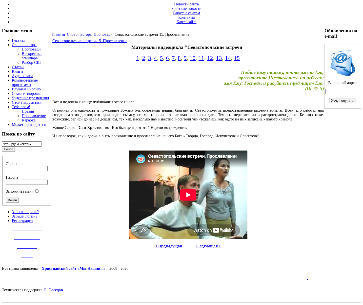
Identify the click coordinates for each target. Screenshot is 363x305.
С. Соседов (53, 290)
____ (27, 260)
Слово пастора (79, 34)
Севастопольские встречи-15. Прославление (89, 41)
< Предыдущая (168, 246)
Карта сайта (187, 22)
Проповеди (103, 34)
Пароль (12, 177)
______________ (27, 233)
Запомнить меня (19, 191)
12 (210, 58)
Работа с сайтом (186, 13)
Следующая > (208, 246)
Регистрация (22, 221)
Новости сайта (186, 4)
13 (219, 58)
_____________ (27, 238)
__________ (27, 247)
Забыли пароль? (25, 212)
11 (201, 58)
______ (27, 256)
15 (237, 58)
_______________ (27, 229)
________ (27, 251)
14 (228, 58)
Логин (11, 164)
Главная (58, 34)
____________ (27, 242)
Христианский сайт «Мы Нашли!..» (73, 268)
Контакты (186, 17)
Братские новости (186, 8)
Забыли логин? (24, 216)
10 (193, 58)
